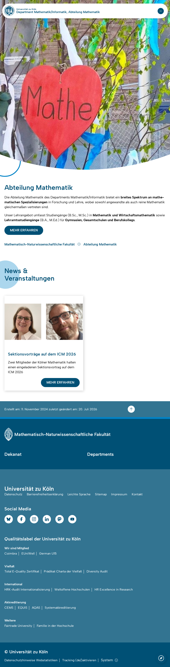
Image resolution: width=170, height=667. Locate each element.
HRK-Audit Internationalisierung (27, 589)
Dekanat (12, 454)
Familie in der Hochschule (55, 626)
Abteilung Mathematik (100, 244)
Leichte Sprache (79, 494)
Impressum (119, 494)
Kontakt (137, 494)
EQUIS (22, 608)
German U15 (48, 553)
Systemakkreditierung (60, 608)
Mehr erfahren (24, 230)
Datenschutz (13, 494)
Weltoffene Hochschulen (72, 589)
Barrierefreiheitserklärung (45, 494)
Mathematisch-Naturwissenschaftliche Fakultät (39, 244)
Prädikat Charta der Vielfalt (63, 571)
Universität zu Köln (33, 9)
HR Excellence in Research (114, 589)
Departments (100, 454)
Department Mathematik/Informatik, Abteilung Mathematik (58, 12)
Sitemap (101, 494)
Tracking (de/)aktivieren (79, 660)
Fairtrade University (18, 626)
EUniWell (28, 553)
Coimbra (10, 553)
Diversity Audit (97, 571)
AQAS (36, 608)
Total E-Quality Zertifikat (21, 571)
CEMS (8, 608)
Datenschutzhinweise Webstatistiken (31, 660)
